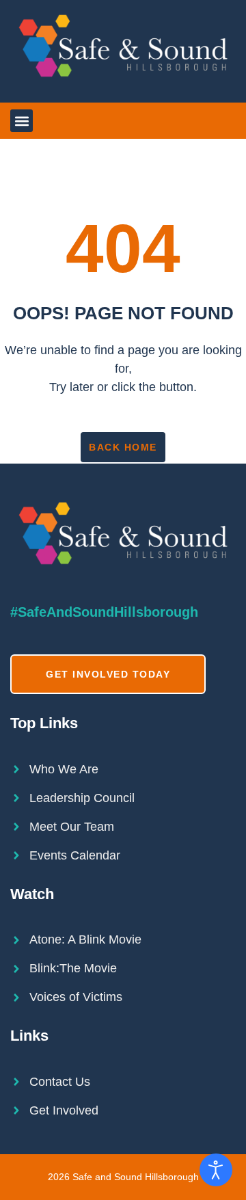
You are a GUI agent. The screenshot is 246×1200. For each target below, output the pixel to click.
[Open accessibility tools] (216, 1170)
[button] (21, 120)
